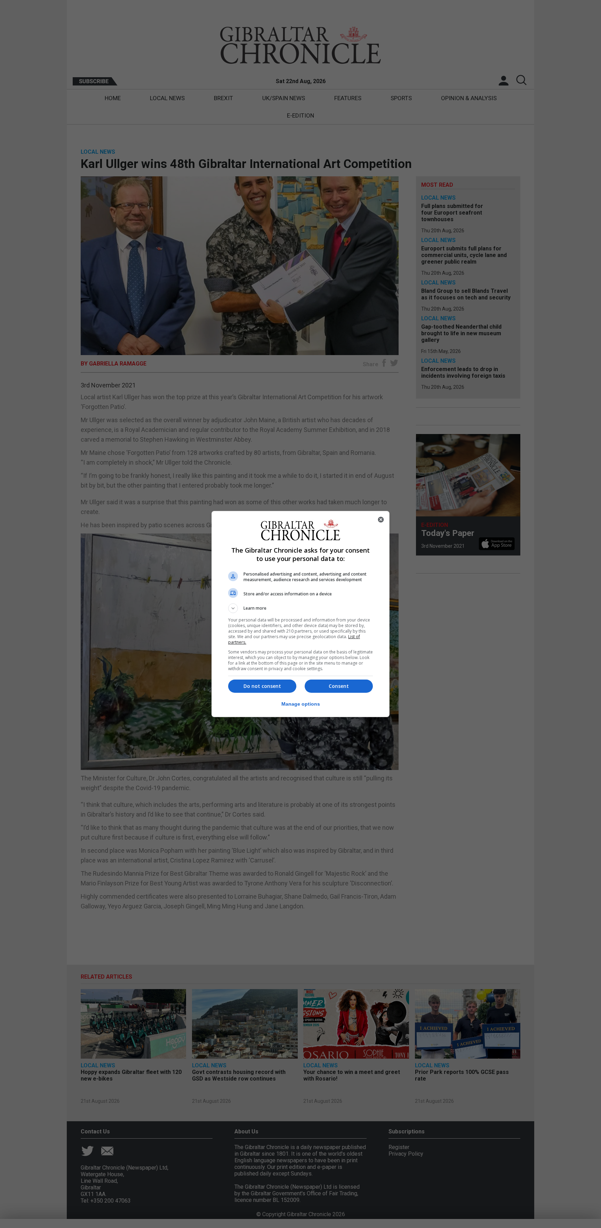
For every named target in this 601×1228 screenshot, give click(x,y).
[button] (300, 608)
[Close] (381, 520)
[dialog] (300, 614)
